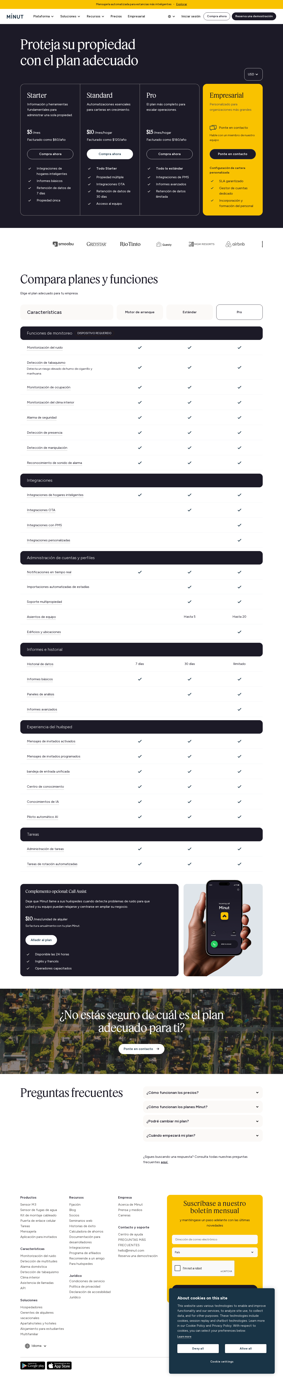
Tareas (25, 1226)
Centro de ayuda (130, 1234)
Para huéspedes (81, 1264)
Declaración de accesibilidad (90, 1292)
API (23, 1288)
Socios (74, 1215)
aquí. (164, 1162)
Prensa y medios (130, 1210)
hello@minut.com (131, 1250)
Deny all (198, 1348)
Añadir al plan (41, 940)
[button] (43, 16)
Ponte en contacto (232, 154)
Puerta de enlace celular (38, 1221)
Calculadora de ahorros (86, 1231)
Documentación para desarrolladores (84, 1239)
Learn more (184, 1336)
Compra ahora (217, 16)
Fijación (75, 1204)
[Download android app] (32, 1366)
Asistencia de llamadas (37, 1283)
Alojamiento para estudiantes (42, 1329)
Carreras (124, 1215)
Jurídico (75, 1276)
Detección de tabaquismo (39, 1272)
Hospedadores (31, 1307)
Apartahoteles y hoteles (38, 1323)
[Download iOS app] (59, 1366)
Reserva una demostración (254, 16)
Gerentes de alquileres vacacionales (37, 1315)
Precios (116, 16)
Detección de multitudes (38, 1261)
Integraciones (79, 1248)
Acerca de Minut (130, 1204)
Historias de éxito (82, 1226)
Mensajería (28, 1231)
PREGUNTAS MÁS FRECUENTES (132, 1242)
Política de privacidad (84, 1286)
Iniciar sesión (190, 16)
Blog (72, 1210)
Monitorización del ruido (38, 1256)
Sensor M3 (28, 1204)
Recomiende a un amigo (87, 1258)
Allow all (246, 1348)
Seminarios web (80, 1221)
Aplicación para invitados (38, 1237)
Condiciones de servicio (87, 1281)
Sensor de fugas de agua (38, 1210)
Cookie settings (222, 1361)
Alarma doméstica (33, 1267)
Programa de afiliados (85, 1253)
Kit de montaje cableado (38, 1215)
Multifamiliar (29, 1334)
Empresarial (136, 16)
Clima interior (30, 1277)
